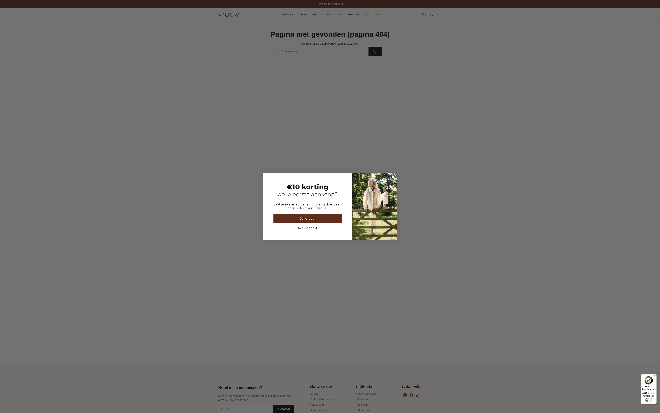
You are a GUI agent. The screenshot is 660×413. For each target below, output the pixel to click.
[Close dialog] (393, 177)
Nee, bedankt (307, 228)
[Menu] (654, 376)
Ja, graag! (307, 219)
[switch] (648, 400)
